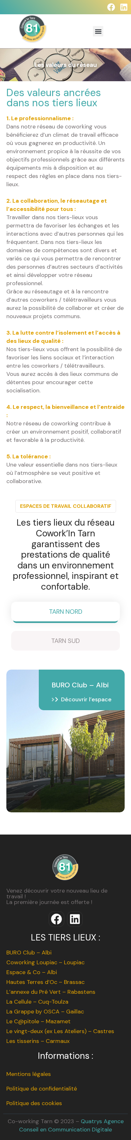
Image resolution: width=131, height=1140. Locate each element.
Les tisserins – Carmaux (38, 1041)
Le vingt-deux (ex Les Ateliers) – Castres (60, 1031)
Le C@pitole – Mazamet (38, 1021)
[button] (98, 31)
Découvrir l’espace (86, 699)
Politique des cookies (34, 1103)
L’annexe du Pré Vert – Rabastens (50, 992)
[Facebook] (111, 7)
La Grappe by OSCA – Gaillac (45, 1011)
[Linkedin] (124, 7)
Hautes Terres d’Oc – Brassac (45, 982)
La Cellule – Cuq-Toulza (37, 1002)
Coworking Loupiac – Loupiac (45, 962)
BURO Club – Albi (29, 952)
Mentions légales (28, 1074)
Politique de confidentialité (41, 1088)
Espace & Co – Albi (31, 972)
